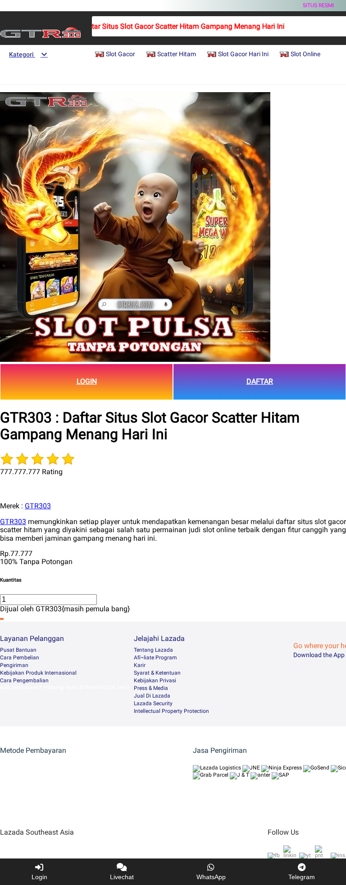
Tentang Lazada (153, 650)
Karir (140, 665)
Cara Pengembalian (24, 680)
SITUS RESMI (318, 5)
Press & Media (151, 688)
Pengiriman (14, 665)
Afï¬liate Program (155, 657)
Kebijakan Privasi (155, 680)
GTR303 (38, 506)
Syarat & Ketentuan (157, 673)
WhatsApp (211, 877)
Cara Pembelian (19, 657)
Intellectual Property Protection (171, 711)
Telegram (301, 877)
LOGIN (87, 381)
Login (39, 877)
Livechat (122, 877)
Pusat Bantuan (18, 650)
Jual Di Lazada (152, 696)
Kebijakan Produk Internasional (38, 673)
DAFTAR (259, 381)
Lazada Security (153, 703)
